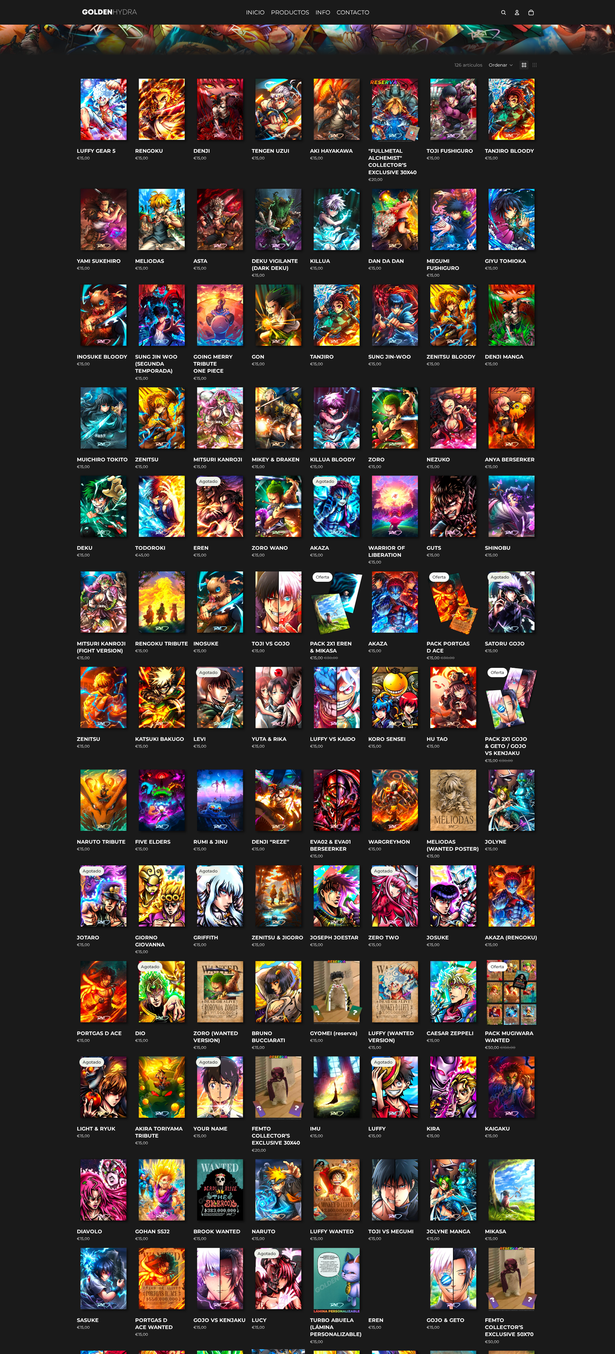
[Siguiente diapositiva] (475, 603)
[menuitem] (255, 12)
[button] (501, 65)
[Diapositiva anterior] (432, 603)
